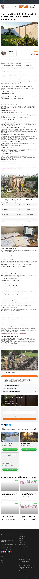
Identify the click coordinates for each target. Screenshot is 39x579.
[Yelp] (7, 1)
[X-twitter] (4, 1)
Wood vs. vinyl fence (11, 110)
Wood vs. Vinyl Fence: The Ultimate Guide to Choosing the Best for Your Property (29, 518)
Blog (5, 47)
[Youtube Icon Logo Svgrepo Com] (37, 54)
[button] (19, 376)
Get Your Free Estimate (24, 6)
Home (2, 47)
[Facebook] (2, 1)
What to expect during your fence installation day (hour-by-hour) (16, 224)
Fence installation (4, 325)
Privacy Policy (15, 416)
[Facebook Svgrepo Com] (32, 54)
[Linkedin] (6, 1)
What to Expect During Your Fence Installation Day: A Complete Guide (9, 494)
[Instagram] (1, 1)
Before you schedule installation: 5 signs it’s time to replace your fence (13, 333)
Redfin (32, 343)
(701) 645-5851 (32, 7)
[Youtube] (3, 1)
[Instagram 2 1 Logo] (34, 54)
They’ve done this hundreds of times (7, 168)
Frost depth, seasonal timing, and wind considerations (20, 161)
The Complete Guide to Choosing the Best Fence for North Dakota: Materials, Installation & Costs (9, 519)
